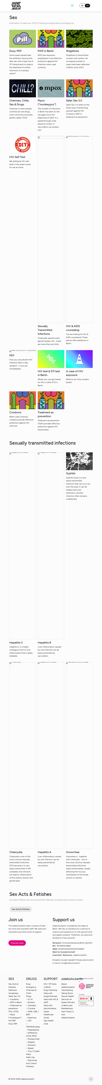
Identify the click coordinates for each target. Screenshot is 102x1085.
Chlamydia (15, 852)
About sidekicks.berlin (68, 985)
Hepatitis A (44, 852)
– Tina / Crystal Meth (32, 1052)
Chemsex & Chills (31, 991)
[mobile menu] (72, 5)
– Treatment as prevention (15, 1007)
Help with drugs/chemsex (50, 994)
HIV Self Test (17, 157)
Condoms (15, 412)
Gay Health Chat (49, 1022)
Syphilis (70, 473)
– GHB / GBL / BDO (32, 1013)
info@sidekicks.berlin (70, 963)
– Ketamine (31, 1017)
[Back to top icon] (91, 1079)
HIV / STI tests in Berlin (50, 985)
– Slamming (31, 1060)
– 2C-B (29, 999)
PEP (11, 355)
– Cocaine (30, 1008)
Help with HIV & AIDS (51, 1000)
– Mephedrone (32, 1030)
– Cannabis (31, 1005)
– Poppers (30, 1042)
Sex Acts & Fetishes (13, 985)
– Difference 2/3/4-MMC (31, 1034)
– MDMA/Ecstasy (33, 1025)
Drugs (28, 996)
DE (82, 6)
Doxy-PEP (15, 51)
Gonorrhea (72, 852)
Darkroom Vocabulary (13, 991)
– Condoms (13, 999)
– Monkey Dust (32, 1039)
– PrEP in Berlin (15, 1002)
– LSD (28, 1020)
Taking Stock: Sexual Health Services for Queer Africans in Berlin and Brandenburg (68, 1001)
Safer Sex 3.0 (74, 100)
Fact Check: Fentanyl (31, 1065)
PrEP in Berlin (46, 51)
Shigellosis (72, 51)
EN (87, 6)
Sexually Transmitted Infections (45, 330)
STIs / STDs (13, 1011)
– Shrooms (31, 1045)
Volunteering (67, 990)
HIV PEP (12, 1020)
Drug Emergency (31, 985)
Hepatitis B (44, 642)
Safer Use (30, 1057)
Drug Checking (50, 990)
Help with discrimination (50, 1007)
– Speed (29, 1048)
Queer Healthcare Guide (48, 1014)
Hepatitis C (16, 642)
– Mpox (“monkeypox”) (15, 1016)
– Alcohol (30, 1002)
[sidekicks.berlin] (16, 5)
